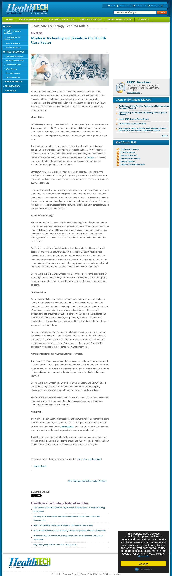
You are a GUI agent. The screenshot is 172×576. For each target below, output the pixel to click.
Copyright (76, 574)
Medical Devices (128, 161)
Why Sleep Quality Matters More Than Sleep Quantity (55, 545)
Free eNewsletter (12, 73)
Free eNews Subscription (89, 459)
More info (143, 556)
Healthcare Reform (13, 65)
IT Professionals (128, 152)
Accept (143, 564)
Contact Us (10, 91)
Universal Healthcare (14, 56)
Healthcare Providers (130, 149)
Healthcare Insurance (14, 61)
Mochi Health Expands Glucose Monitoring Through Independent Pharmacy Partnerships (69, 531)
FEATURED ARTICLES (61, 19)
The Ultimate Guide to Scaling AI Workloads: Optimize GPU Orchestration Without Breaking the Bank (143, 129)
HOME (113, 5)
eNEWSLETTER (125, 6)
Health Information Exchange (12, 32)
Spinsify (90, 157)
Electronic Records (129, 155)
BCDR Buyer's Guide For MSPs (132, 124)
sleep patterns (67, 426)
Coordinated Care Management (12, 38)
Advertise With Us (13, 81)
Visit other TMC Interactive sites (107, 574)
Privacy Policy (87, 574)
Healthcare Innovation (130, 158)
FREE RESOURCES (90, 19)
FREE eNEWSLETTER (120, 19)
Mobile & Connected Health (133, 164)
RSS (165, 6)
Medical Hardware (13, 48)
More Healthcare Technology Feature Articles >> (87, 481)
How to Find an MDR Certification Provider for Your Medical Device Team (63, 525)
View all (165, 136)
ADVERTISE (155, 6)
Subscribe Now (133, 93)
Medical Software (12, 43)
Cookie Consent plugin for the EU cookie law (143, 569)
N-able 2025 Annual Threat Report (134, 119)
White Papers (11, 69)
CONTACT (143, 19)
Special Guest (40, 466)
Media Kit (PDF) (12, 86)
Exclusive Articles (12, 77)
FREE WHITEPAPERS (31, 19)
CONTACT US (141, 6)
